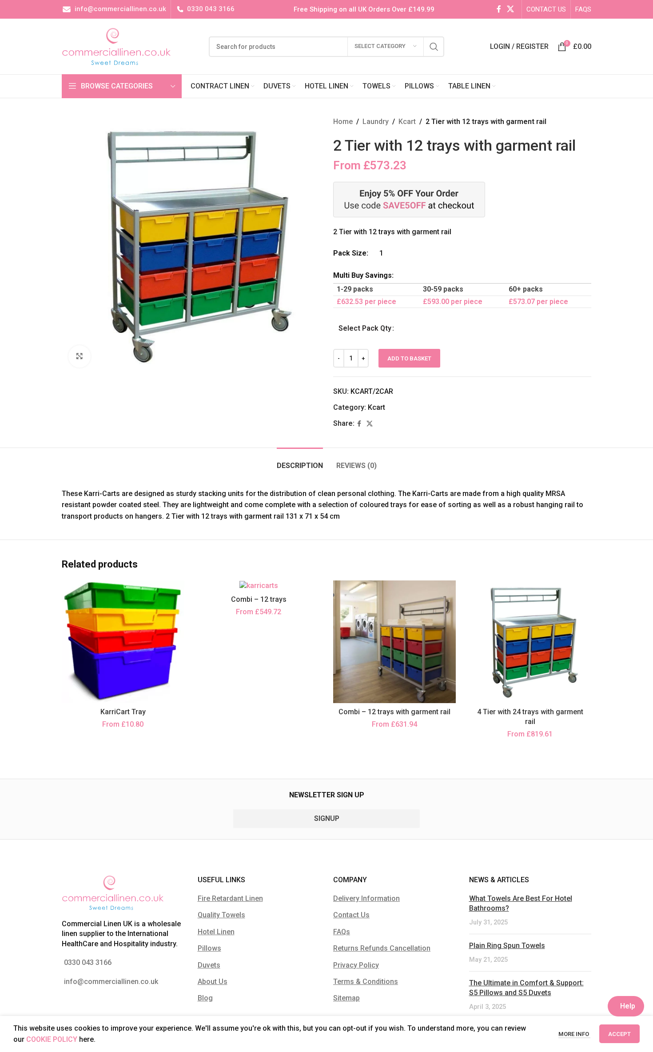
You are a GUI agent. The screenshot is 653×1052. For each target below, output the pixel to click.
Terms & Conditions (365, 981)
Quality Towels (221, 915)
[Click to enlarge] (79, 356)
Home (343, 121)
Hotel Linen (216, 932)
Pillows (209, 948)
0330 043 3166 (211, 9)
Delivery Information (366, 898)
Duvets (209, 965)
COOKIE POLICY (51, 1039)
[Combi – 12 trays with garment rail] (394, 641)
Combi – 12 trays (259, 599)
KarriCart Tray (123, 712)
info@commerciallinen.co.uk (120, 9)
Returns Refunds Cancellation (381, 948)
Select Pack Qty (364, 328)
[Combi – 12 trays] (259, 585)
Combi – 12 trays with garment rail (394, 712)
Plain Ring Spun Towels (507, 945)
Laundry (375, 121)
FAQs (341, 932)
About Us (212, 981)
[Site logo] (116, 46)
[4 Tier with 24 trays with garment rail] (530, 641)
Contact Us (351, 915)
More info (574, 1034)
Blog (205, 998)
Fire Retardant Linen (230, 898)
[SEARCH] (434, 46)
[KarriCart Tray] (123, 641)
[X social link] (510, 9)
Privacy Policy (356, 965)
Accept (619, 1034)
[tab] (300, 461)
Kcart (407, 121)
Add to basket (409, 358)
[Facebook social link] (499, 9)
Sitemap (346, 998)
